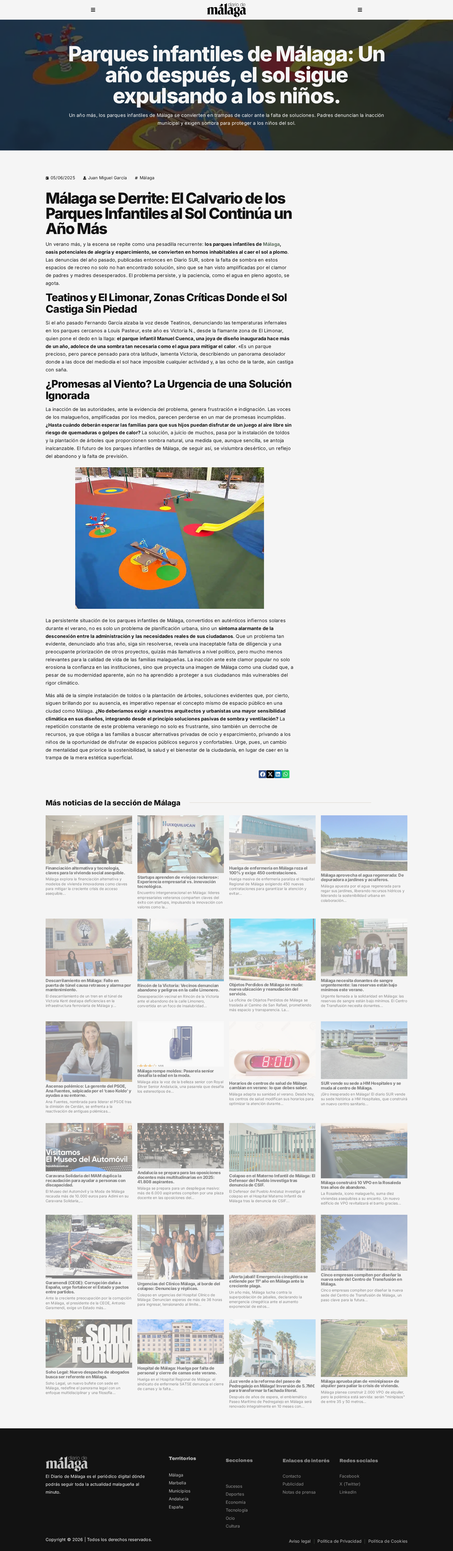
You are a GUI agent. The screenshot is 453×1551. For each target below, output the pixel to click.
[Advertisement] (362, 210)
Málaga (147, 177)
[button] (93, 10)
